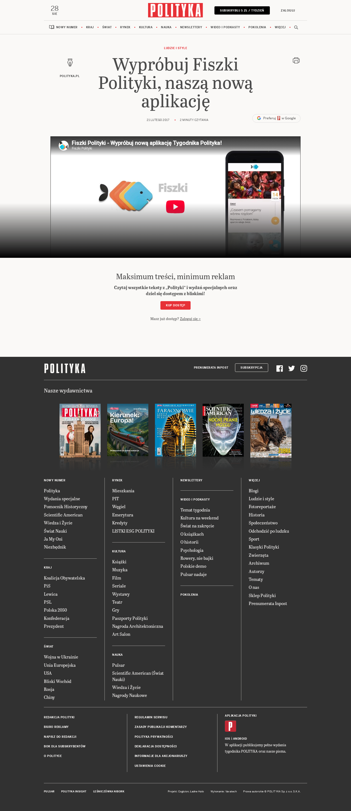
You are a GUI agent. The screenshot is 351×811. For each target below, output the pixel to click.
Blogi (254, 490)
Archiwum (259, 563)
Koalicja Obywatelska (64, 578)
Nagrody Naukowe (129, 695)
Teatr (117, 602)
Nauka (166, 27)
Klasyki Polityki (264, 547)
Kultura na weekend (199, 518)
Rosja (49, 689)
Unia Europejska (60, 665)
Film (116, 578)
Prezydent (54, 626)
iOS (227, 739)
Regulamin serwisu (151, 717)
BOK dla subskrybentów (65, 746)
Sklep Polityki (262, 595)
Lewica (51, 594)
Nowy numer (67, 27)
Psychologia (191, 550)
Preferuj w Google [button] (279, 118)
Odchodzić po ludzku (269, 531)
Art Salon (121, 634)
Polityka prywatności (154, 737)
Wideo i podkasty (225, 27)
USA (48, 673)
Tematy (256, 579)
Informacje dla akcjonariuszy (161, 756)
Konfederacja (56, 618)
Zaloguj (288, 10)
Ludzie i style (175, 48)
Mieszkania (123, 490)
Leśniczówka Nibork (108, 791)
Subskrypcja (251, 367)
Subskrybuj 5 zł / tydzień (242, 10)
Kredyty (120, 522)
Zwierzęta (258, 555)
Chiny (49, 697)
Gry (115, 610)
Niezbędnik (55, 547)
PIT (115, 498)
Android (240, 739)
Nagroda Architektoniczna (137, 626)
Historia (257, 515)
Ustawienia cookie (150, 766)
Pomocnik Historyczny (65, 506)
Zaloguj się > (190, 318)
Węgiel (119, 506)
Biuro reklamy (56, 727)
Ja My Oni (53, 539)
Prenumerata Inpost (211, 367)
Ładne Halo (197, 791)
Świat (107, 27)
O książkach (192, 534)
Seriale (119, 586)
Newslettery (191, 27)
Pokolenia (257, 27)
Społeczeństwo (263, 522)
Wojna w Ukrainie (61, 657)
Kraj (90, 27)
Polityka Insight (74, 791)
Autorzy (256, 571)
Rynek (125, 27)
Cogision (183, 791)
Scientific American (63, 515)
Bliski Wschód (57, 681)
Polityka (52, 490)
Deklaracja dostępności (156, 746)
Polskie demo (193, 566)
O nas (254, 587)
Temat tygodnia (195, 510)
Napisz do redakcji (60, 737)
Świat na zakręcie (197, 525)
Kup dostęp (175, 305)
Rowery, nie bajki (196, 558)
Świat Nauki (55, 531)
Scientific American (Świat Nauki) (138, 676)
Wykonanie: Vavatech (224, 791)
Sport (254, 539)
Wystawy (121, 594)
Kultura (146, 27)
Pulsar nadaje (193, 574)
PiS (47, 586)
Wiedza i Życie (58, 522)
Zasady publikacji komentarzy (161, 727)
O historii (189, 542)
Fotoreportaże (262, 506)
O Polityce (53, 756)
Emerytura (122, 515)
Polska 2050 (55, 610)
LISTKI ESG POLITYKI (133, 531)
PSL (48, 602)
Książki (119, 561)
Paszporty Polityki (130, 618)
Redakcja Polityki (59, 717)
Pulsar (118, 665)
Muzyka (120, 569)
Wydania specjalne (62, 498)
